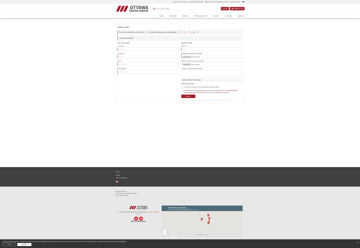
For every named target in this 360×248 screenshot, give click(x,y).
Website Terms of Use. (222, 92)
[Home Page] (132, 8)
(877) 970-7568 (124, 195)
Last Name (121, 53)
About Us (241, 16)
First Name (121, 46)
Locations (228, 16)
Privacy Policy (202, 92)
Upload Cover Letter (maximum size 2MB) (192, 61)
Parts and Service (200, 16)
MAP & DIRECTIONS (138, 221)
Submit (188, 96)
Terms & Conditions (121, 178)
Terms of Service (222, 100)
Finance (216, 16)
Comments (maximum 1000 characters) (192, 68)
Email (119, 61)
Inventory (173, 16)
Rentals (185, 16)
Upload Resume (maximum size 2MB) (191, 53)
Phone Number (122, 68)
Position (183, 46)
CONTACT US (238, 8)
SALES (225, 8)
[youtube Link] (243, 2)
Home (161, 16)
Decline (9, 244)
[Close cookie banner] (357, 242)
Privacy (118, 175)
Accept (24, 244)
